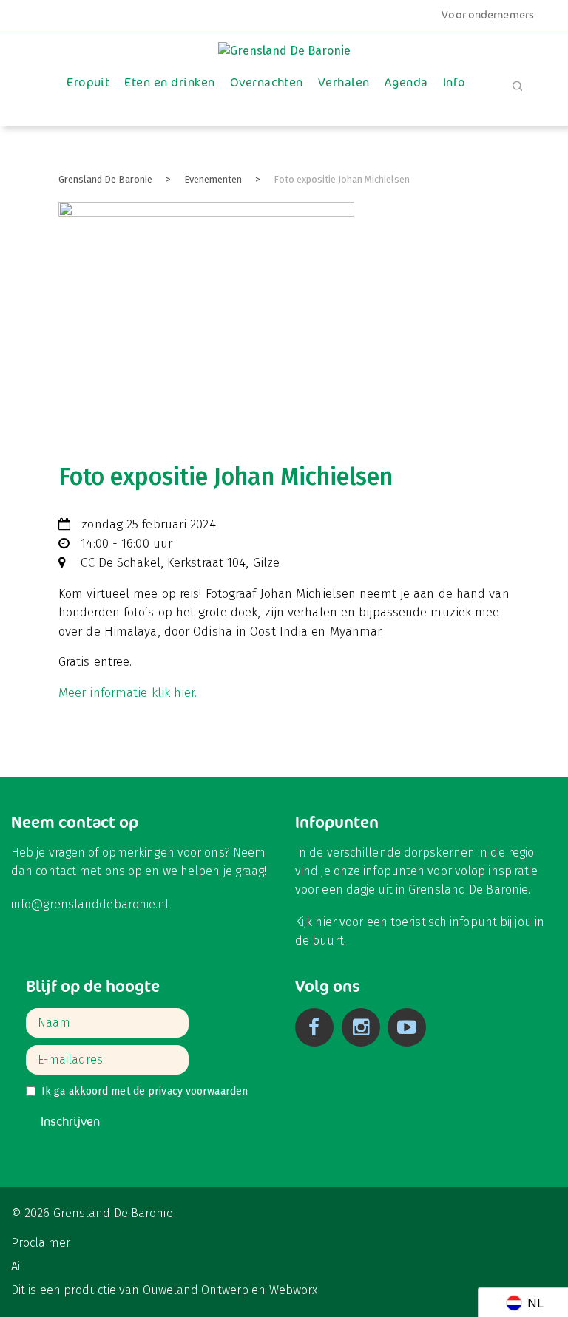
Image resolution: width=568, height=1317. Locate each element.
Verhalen (344, 82)
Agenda (406, 82)
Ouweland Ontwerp (196, 1290)
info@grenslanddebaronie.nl (90, 904)
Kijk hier (316, 922)
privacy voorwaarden (198, 1091)
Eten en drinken (169, 82)
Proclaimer (40, 1243)
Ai (15, 1266)
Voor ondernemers (488, 14)
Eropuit (88, 82)
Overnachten (266, 82)
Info (454, 82)
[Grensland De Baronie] (284, 44)
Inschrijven (70, 1121)
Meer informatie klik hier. (127, 693)
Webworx (293, 1290)
